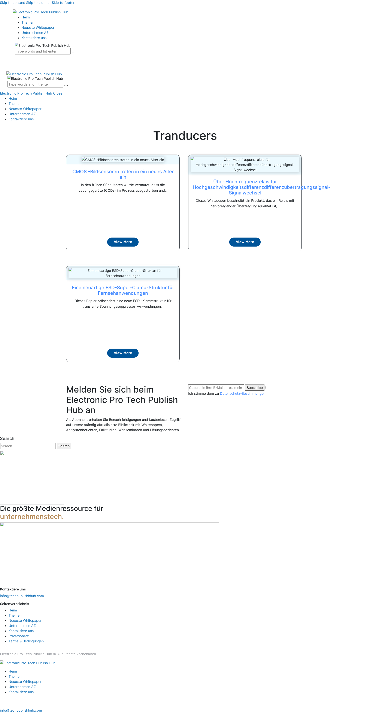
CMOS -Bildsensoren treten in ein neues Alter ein (123, 174)
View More (123, 242)
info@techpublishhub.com (21, 710)
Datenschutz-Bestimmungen (243, 393)
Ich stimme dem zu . (227, 393)
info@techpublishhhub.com (22, 596)
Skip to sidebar (38, 2)
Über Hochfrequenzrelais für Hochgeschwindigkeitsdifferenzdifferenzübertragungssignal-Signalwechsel (261, 187)
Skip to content (12, 2)
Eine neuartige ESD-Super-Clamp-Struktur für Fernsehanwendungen (123, 290)
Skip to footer (63, 2)
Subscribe (255, 387)
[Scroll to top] (2, 715)
